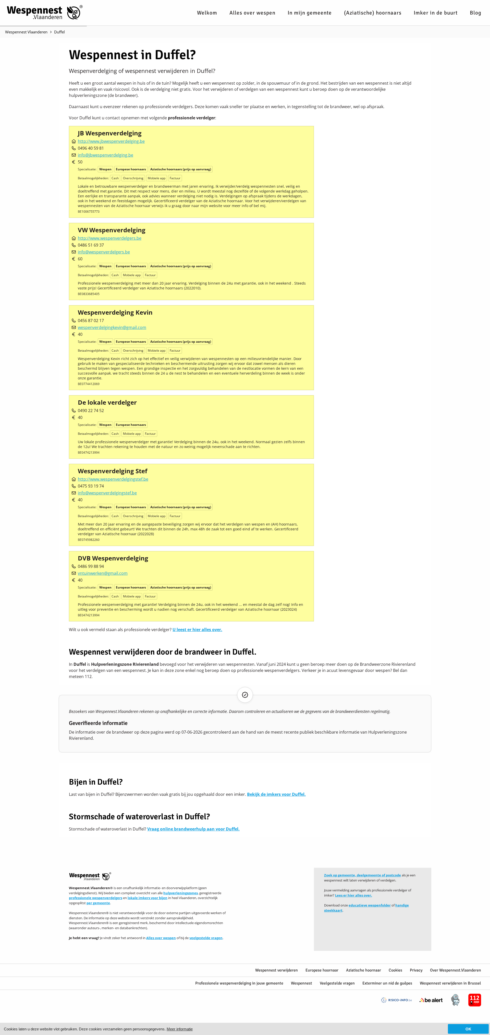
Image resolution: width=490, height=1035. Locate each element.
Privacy (416, 970)
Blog (475, 12)
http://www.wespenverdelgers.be (109, 238)
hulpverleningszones (180, 893)
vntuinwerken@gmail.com (103, 573)
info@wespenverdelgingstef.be (107, 493)
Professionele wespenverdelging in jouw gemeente (239, 983)
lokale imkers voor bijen (147, 898)
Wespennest (301, 983)
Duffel (59, 31)
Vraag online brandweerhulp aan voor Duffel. (193, 829)
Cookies (395, 970)
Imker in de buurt (436, 12)
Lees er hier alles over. (353, 895)
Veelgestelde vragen (337, 983)
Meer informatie (180, 1029)
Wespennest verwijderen (276, 970)
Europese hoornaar (321, 970)
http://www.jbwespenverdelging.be (111, 141)
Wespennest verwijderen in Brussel (450, 983)
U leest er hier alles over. (197, 629)
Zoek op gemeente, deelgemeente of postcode (362, 875)
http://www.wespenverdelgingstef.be (113, 479)
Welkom (207, 12)
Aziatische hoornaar (363, 970)
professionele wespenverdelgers (95, 898)
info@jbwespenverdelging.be (105, 155)
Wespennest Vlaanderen (26, 31)
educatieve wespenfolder (370, 905)
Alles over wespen (252, 12)
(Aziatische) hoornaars (372, 12)
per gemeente (98, 903)
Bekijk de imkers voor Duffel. (276, 794)
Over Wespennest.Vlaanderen (455, 970)
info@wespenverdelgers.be (104, 252)
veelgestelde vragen (206, 938)
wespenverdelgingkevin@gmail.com (112, 327)
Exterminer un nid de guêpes (387, 983)
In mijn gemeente (310, 12)
